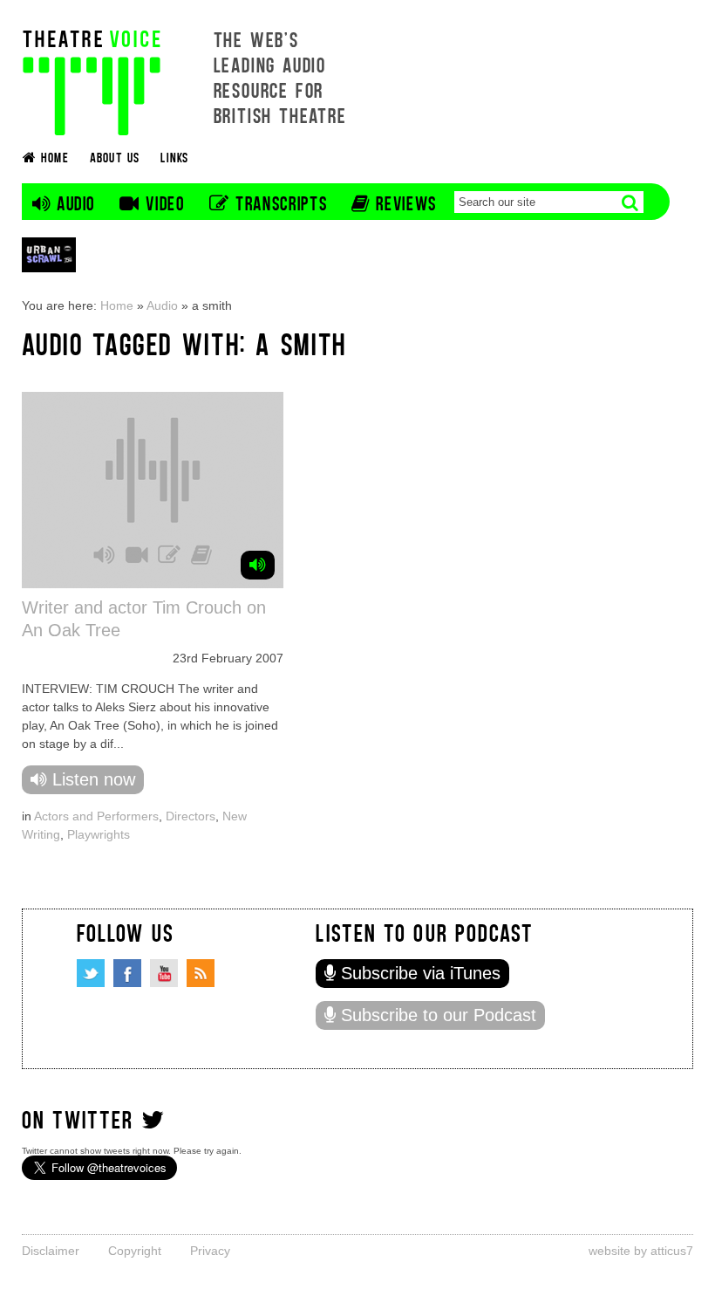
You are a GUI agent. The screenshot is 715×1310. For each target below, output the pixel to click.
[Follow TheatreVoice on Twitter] (91, 973)
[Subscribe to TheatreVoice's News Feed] (200, 973)
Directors (190, 816)
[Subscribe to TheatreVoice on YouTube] (164, 973)
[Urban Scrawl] (49, 254)
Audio (162, 305)
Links (174, 156)
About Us (115, 156)
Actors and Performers (96, 816)
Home (116, 305)
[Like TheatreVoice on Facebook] (127, 973)
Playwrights (98, 834)
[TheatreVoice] (91, 80)
